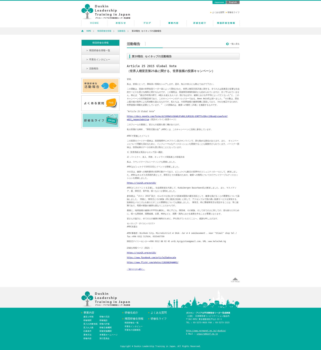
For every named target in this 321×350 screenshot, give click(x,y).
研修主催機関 (105, 327)
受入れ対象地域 (90, 324)
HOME (94, 23)
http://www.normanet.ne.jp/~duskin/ (206, 331)
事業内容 (89, 312)
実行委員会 (104, 338)
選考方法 (87, 335)
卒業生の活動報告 (133, 330)
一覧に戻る (235, 44)
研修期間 (87, 320)
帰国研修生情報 (226, 23)
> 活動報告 (92, 68)
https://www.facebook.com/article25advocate (151, 257)
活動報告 (122, 31)
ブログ (147, 23)
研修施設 (103, 320)
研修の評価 (104, 324)
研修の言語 (104, 317)
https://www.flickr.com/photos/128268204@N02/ (152, 262)
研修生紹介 (200, 23)
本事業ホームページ (108, 335)
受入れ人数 (88, 327)
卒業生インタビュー (134, 326)
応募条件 (87, 331)
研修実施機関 (105, 331)
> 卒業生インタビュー (98, 59)
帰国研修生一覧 (132, 323)
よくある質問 (218, 12)
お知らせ (120, 23)
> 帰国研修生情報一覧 (98, 50)
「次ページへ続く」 (136, 269)
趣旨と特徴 (88, 317)
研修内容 (87, 338)
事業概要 (173, 23)
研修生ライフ (234, 12)
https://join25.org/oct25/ (141, 183)
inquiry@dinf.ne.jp (207, 334)
